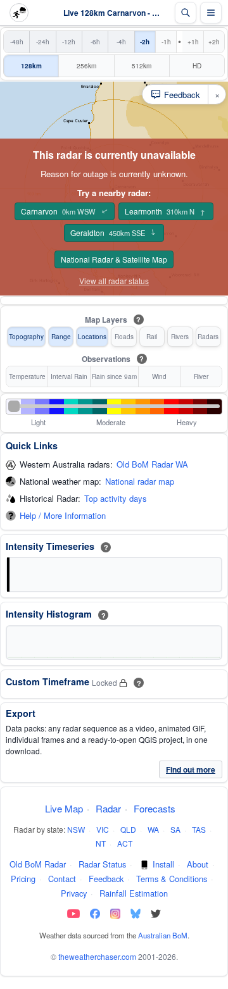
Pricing (23, 879)
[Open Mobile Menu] (211, 12)
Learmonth (165, 211)
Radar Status (102, 864)
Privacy (74, 893)
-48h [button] (16, 41)
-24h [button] (42, 41)
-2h (144, 41)
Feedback (106, 879)
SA (175, 829)
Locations (92, 336)
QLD (128, 829)
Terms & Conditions (171, 879)
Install (163, 864)
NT (101, 843)
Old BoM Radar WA (152, 464)
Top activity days (115, 499)
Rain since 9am (114, 376)
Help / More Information (63, 516)
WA (153, 829)
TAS (199, 829)
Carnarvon (65, 211)
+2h (214, 41)
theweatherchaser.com (97, 956)
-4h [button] (121, 41)
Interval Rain (69, 376)
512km (141, 65)
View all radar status (114, 280)
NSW (76, 829)
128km (31, 65)
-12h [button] (68, 41)
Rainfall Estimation (133, 893)
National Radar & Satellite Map (114, 259)
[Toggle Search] (185, 12)
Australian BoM (162, 935)
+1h (193, 41)
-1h (166, 41)
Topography (26, 336)
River (201, 376)
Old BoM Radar (38, 864)
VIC (102, 829)
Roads (124, 336)
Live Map (64, 808)
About (197, 864)
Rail (151, 336)
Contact (62, 879)
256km (86, 65)
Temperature (27, 376)
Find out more (190, 769)
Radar (108, 808)
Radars (208, 336)
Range (61, 336)
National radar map (139, 481)
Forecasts (154, 808)
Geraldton (113, 233)
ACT (124, 843)
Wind (159, 376)
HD (197, 65)
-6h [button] (95, 41)
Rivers (180, 336)
